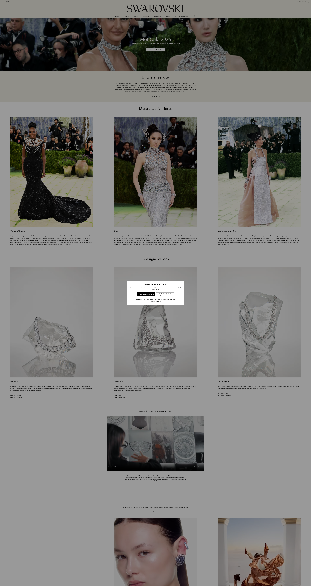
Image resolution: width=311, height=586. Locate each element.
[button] (182, 282)
